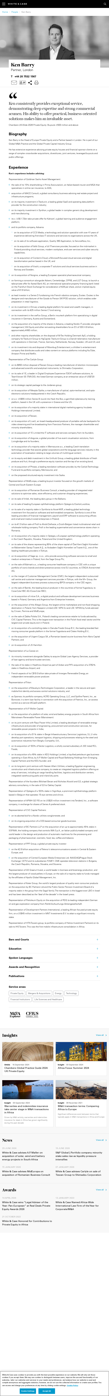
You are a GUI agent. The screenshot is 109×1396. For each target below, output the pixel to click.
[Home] (17, 4)
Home (5, 12)
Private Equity (17, 993)
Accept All (47, 1391)
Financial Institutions (20, 999)
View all (100, 1035)
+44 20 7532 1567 (25, 76)
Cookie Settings (28, 1391)
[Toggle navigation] (5, 4)
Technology (71, 993)
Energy (58, 993)
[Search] (105, 4)
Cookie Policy (72, 1385)
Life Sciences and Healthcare (48, 999)
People (14, 12)
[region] (54, 1383)
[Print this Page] (36, 83)
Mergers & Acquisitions (39, 993)
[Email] (14, 83)
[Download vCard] (22, 83)
